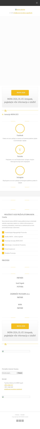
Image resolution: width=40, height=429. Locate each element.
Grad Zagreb (20, 283)
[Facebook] (20, 128)
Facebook (20, 135)
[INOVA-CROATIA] (20, 9)
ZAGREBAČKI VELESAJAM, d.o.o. (20, 294)
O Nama (17, 414)
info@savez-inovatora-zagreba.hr (22, 13)
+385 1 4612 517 (8, 385)
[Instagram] (20, 170)
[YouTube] (22, 421)
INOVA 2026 (21, 92)
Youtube (20, 156)
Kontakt (22, 414)
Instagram (20, 177)
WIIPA (20, 304)
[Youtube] (20, 149)
